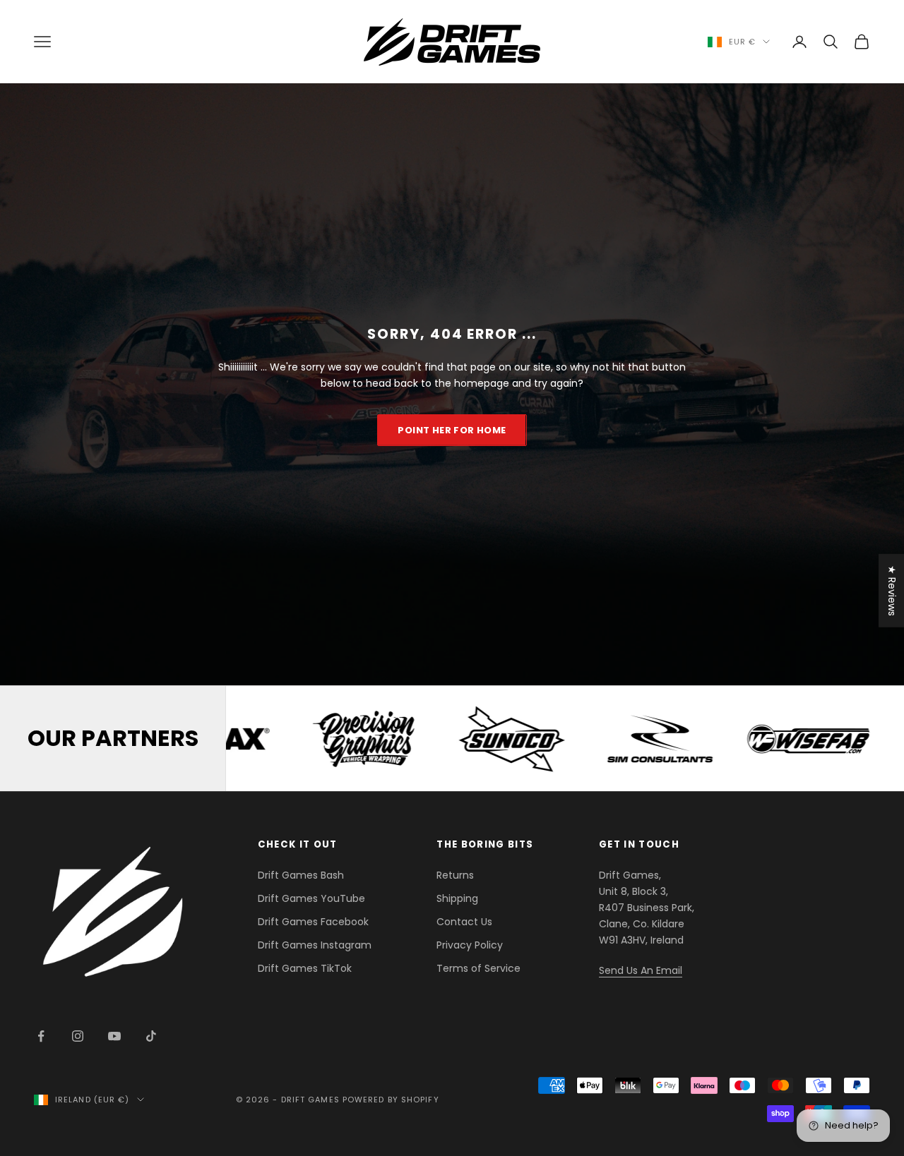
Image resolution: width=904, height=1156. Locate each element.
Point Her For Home (452, 430)
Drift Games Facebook (313, 922)
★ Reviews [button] (892, 590)
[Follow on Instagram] (78, 1036)
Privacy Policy (469, 945)
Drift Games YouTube (311, 898)
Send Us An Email (640, 970)
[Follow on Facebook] (41, 1036)
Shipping (457, 898)
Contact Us (464, 922)
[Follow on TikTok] (151, 1036)
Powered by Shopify (391, 1099)
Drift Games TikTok (305, 968)
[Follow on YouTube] (114, 1036)
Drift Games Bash (301, 875)
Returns (455, 875)
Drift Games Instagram (314, 945)
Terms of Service (478, 968)
